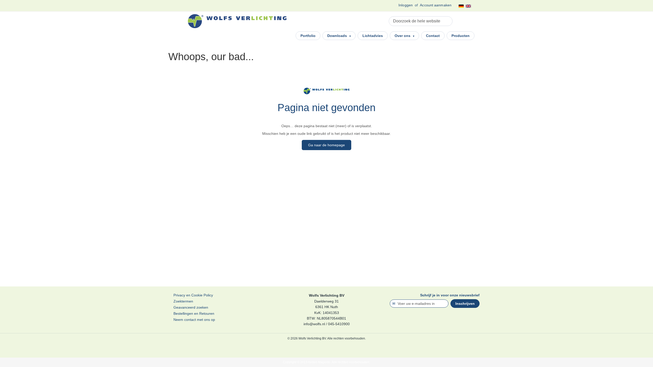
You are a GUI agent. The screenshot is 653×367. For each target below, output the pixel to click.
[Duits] (461, 6)
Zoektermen (183, 301)
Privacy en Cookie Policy (193, 295)
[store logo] (237, 21)
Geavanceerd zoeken (190, 307)
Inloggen (405, 5)
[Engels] (468, 6)
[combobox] (421, 21)
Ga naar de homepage (326, 145)
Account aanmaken (435, 5)
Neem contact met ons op (194, 320)
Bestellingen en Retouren (193, 313)
